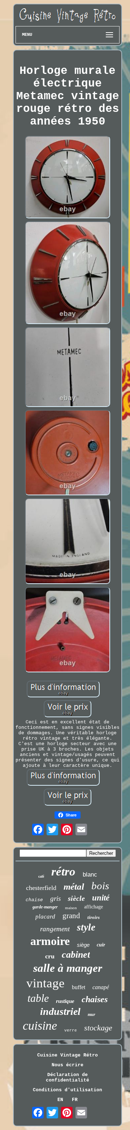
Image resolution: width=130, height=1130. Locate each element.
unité (100, 897)
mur (91, 1014)
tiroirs (93, 917)
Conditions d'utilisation (67, 1090)
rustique (65, 1001)
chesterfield (41, 887)
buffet (78, 987)
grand (71, 915)
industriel (60, 1011)
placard (45, 916)
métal (74, 886)
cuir (101, 945)
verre (70, 1030)
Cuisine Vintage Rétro (67, 1055)
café (41, 876)
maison (71, 908)
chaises (95, 999)
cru (50, 956)
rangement (55, 929)
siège (83, 945)
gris (55, 898)
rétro (63, 871)
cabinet (76, 954)
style (86, 927)
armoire (50, 941)
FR (75, 1099)
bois (100, 885)
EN (60, 1099)
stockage (98, 1027)
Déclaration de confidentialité (67, 1077)
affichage (93, 907)
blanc (90, 874)
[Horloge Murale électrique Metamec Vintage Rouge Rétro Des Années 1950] (67, 177)
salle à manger (67, 968)
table (38, 998)
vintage (45, 983)
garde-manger (45, 907)
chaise (34, 900)
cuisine (40, 1025)
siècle (76, 898)
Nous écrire (67, 1065)
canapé (100, 987)
